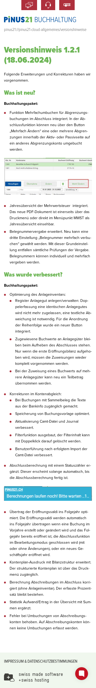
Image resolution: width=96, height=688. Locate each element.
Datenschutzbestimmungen (52, 661)
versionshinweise (73, 29)
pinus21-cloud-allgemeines (39, 29)
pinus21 (10, 29)
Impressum (14, 661)
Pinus (40, 19)
